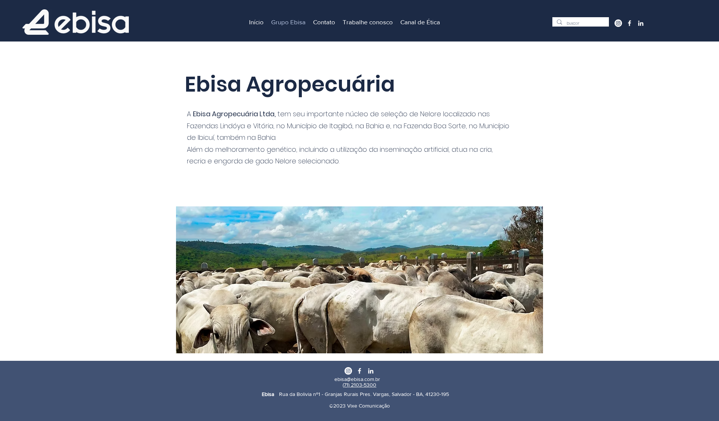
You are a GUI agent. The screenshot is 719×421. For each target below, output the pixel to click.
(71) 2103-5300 (359, 385)
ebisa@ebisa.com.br (357, 379)
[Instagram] (618, 23)
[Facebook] (629, 23)
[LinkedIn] (640, 23)
